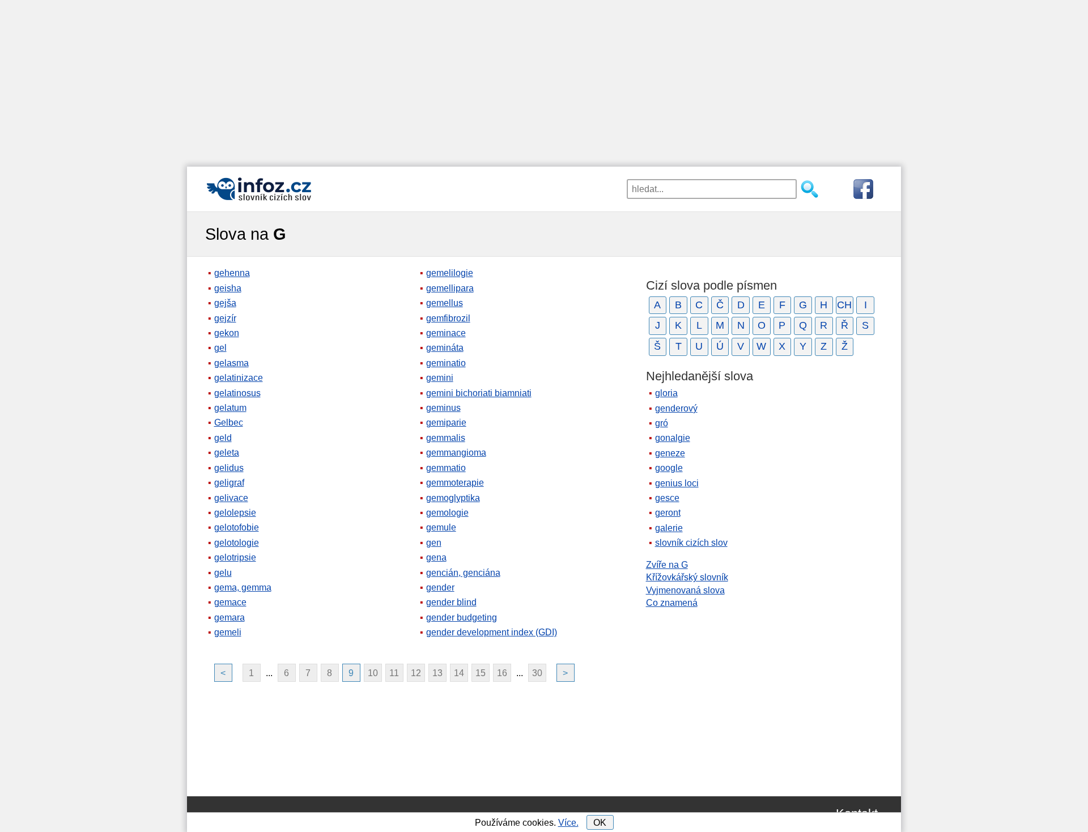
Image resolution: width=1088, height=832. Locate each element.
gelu (223, 573)
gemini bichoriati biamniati (479, 393)
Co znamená (672, 603)
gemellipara (450, 288)
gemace (230, 602)
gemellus (444, 303)
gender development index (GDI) (491, 632)
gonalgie (672, 438)
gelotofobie (236, 527)
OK (599, 822)
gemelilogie (449, 273)
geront (668, 512)
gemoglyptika (453, 498)
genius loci (677, 483)
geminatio (446, 363)
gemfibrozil (448, 318)
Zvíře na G (667, 565)
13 (437, 673)
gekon (226, 333)
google (669, 468)
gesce (667, 498)
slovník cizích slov (691, 542)
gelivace (231, 498)
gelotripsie (235, 557)
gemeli (227, 632)
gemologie (447, 512)
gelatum (230, 408)
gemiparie (446, 422)
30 (537, 673)
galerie (669, 528)
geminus (443, 408)
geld (223, 438)
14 (459, 673)
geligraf (229, 482)
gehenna (232, 273)
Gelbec (228, 422)
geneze (670, 453)
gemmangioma (456, 452)
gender (440, 587)
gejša (225, 303)
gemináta (445, 348)
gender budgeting (461, 617)
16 (502, 673)
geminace (446, 333)
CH (844, 305)
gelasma (231, 363)
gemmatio (446, 468)
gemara (229, 617)
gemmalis (445, 438)
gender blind (451, 602)
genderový (676, 408)
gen (433, 542)
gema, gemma (242, 587)
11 (394, 673)
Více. (568, 822)
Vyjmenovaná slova (685, 590)
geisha (227, 288)
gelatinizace (238, 378)
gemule (441, 527)
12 (416, 673)
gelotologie (236, 542)
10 (373, 673)
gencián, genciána (463, 573)
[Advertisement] (544, 79)
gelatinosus (237, 393)
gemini (439, 378)
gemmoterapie (455, 482)
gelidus (229, 468)
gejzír (225, 318)
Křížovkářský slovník (687, 577)
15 (480, 673)
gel (220, 348)
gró (661, 423)
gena (436, 557)
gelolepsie (235, 512)
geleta (226, 452)
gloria (666, 393)
